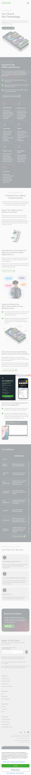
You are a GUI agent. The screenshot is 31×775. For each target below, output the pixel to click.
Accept (15, 765)
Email (2, 386)
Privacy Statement (20, 773)
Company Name (4, 389)
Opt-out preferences (10, 773)
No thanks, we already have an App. (8, 397)
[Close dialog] (30, 375)
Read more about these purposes (18, 761)
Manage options (15, 769)
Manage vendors (6, 761)
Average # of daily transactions (5, 392)
